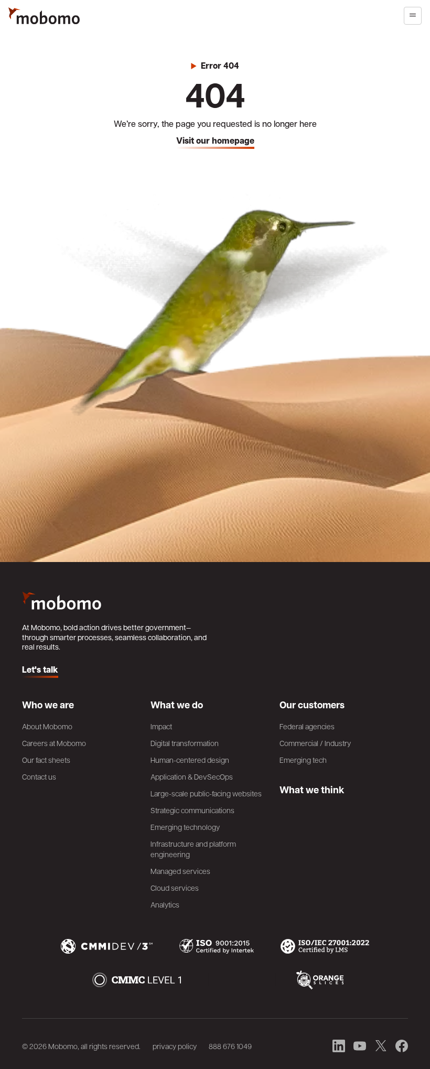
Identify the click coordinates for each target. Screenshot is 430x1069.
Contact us (39, 776)
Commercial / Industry (315, 743)
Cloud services (174, 887)
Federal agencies (307, 726)
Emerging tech (303, 759)
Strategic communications (192, 810)
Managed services (180, 871)
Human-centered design (189, 759)
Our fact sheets (46, 759)
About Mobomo (47, 726)
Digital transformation (184, 743)
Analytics (164, 904)
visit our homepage (215, 141)
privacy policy (175, 1046)
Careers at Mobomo (54, 743)
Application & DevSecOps (191, 776)
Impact (161, 726)
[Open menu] (413, 16)
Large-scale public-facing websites (206, 793)
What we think (312, 789)
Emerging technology (185, 827)
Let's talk (40, 670)
